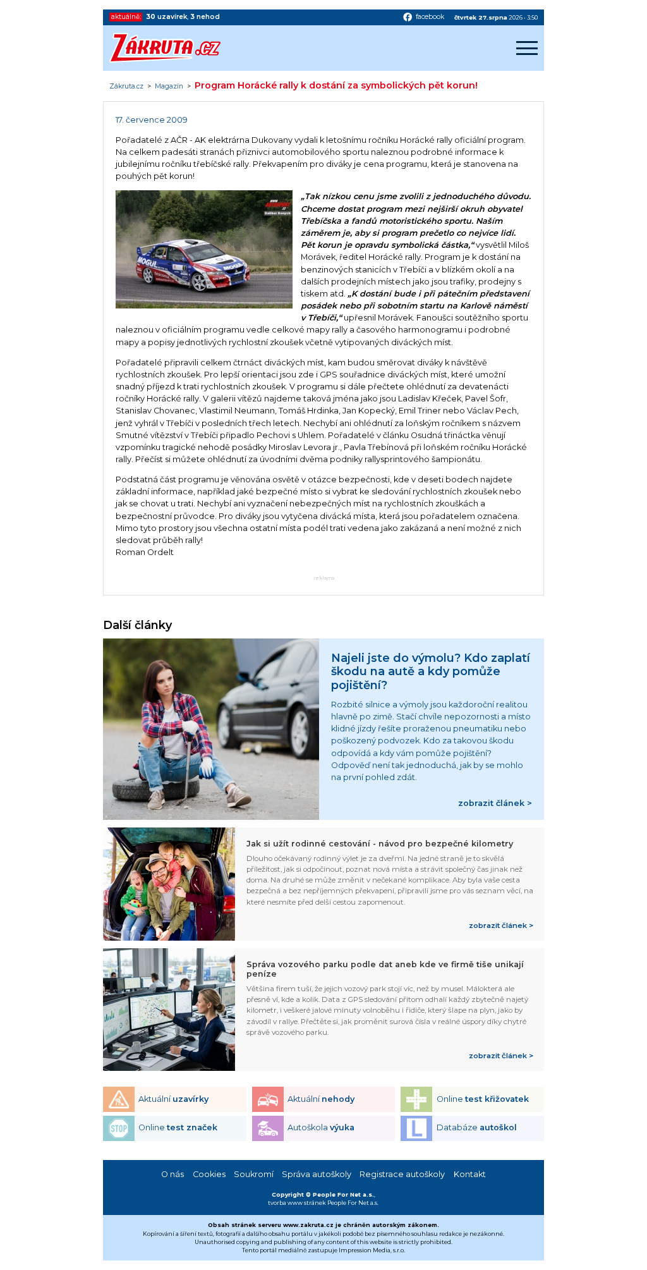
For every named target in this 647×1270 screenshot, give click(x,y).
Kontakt (470, 1174)
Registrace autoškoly (402, 1174)
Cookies (209, 1174)
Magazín (169, 86)
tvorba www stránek (297, 1202)
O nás (172, 1174)
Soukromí (254, 1174)
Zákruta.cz (126, 86)
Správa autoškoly (316, 1174)
